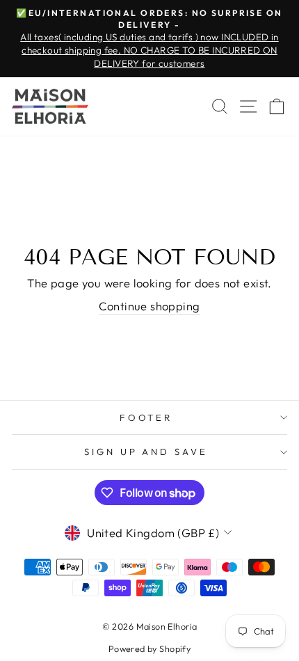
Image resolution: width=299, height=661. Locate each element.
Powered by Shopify (149, 648)
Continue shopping (149, 305)
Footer (146, 417)
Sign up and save (146, 451)
